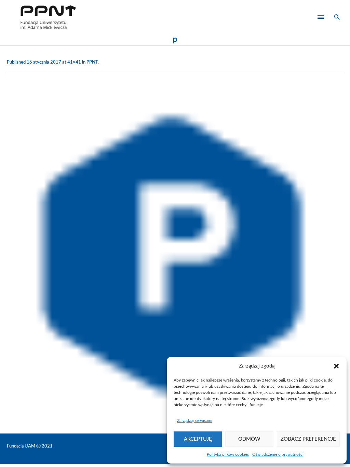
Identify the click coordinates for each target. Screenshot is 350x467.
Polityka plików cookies (228, 454)
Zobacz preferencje (308, 439)
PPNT (92, 62)
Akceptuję (198, 439)
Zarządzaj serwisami (194, 420)
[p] (175, 251)
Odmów (249, 439)
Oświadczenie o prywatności (278, 454)
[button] (336, 366)
